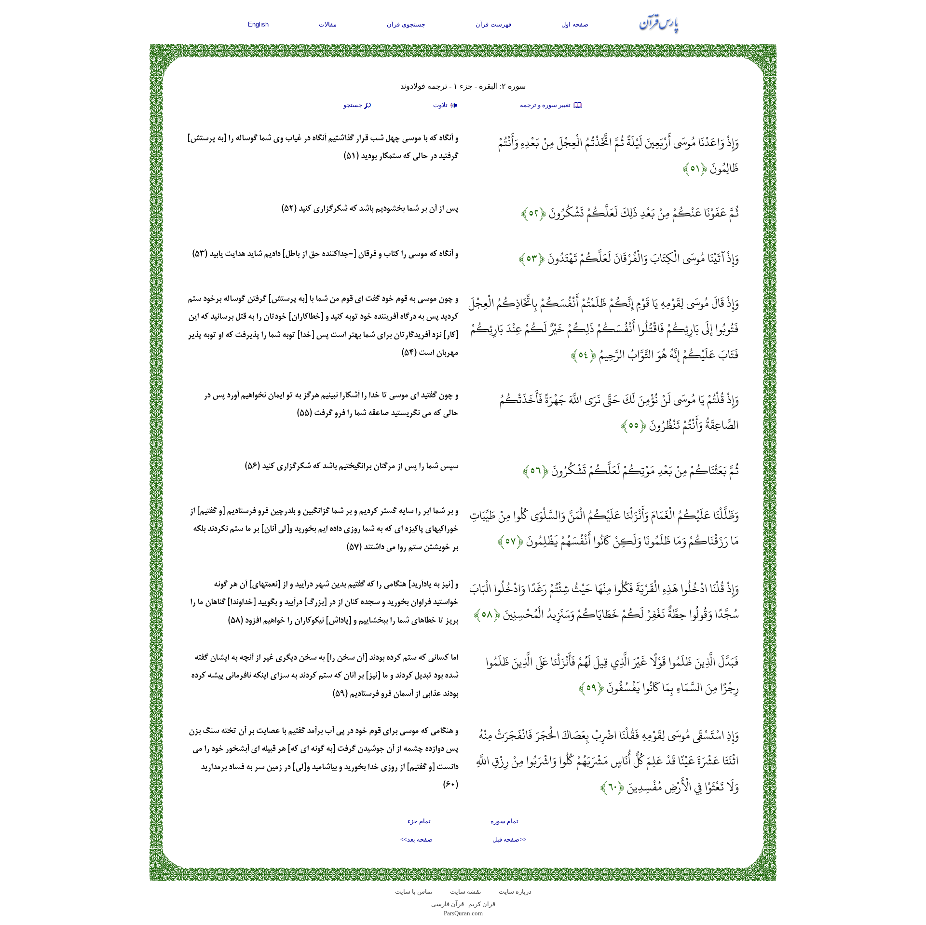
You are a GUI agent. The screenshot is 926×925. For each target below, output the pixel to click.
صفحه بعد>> (416, 839)
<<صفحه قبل (509, 839)
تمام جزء (419, 821)
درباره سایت (515, 891)
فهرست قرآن (493, 24)
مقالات (328, 24)
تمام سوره (504, 821)
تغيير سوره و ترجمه (546, 105)
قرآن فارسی (447, 904)
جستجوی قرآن (406, 24)
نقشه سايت (465, 891)
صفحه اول (574, 24)
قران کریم (481, 904)
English (258, 24)
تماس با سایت (414, 891)
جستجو (352, 105)
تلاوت (441, 105)
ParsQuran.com (463, 913)
